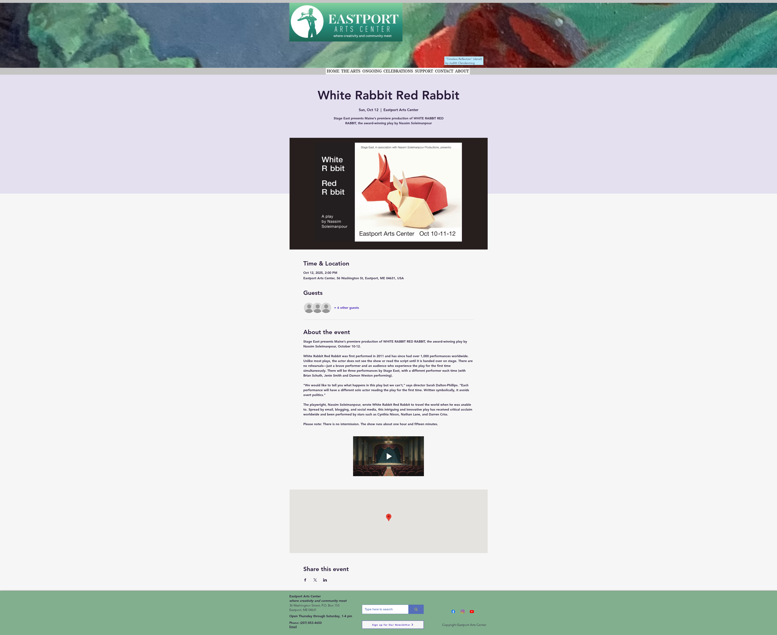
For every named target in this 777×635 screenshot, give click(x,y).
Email (293, 627)
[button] (351, 71)
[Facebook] (453, 611)
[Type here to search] (416, 609)
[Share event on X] (315, 580)
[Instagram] (462, 611)
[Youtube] (471, 611)
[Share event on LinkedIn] (325, 580)
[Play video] (388, 456)
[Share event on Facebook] (305, 580)
